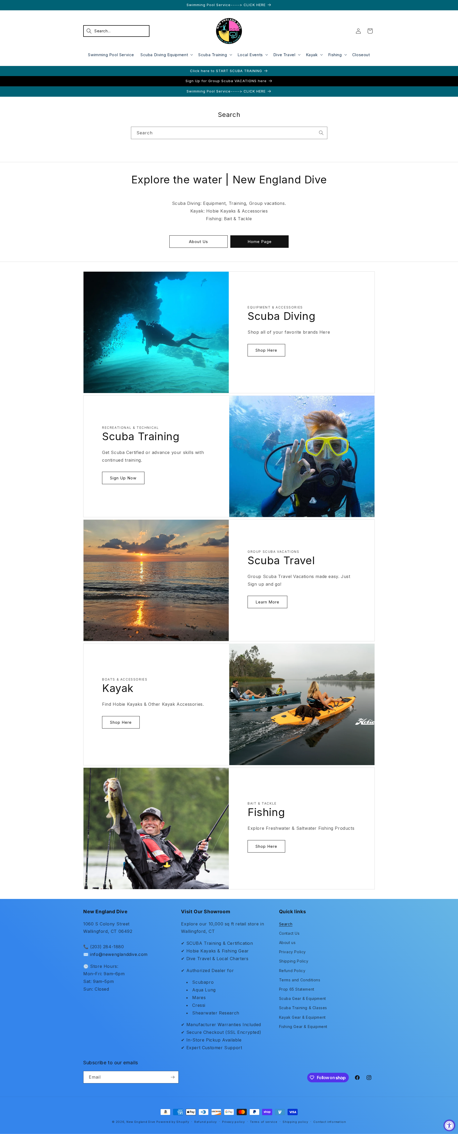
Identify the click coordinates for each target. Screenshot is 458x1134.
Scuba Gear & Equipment (302, 998)
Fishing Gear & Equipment (303, 1026)
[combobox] (229, 133)
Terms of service (263, 1122)
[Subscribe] (172, 1077)
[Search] (321, 133)
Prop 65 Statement (296, 989)
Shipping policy (295, 1122)
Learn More (267, 601)
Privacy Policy (292, 952)
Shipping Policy (294, 961)
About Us (198, 241)
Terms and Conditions (299, 980)
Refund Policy (292, 970)
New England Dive (140, 1122)
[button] (116, 31)
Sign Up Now (123, 477)
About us (287, 942)
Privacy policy (233, 1122)
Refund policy (205, 1122)
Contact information (329, 1122)
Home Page (260, 241)
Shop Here (266, 350)
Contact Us (289, 933)
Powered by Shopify (172, 1122)
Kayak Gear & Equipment (302, 1017)
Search (286, 924)
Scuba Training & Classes (303, 1007)
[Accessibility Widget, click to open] (449, 1125)
